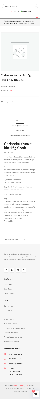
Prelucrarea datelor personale (14, 328)
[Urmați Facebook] (6, 270)
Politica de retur (10, 319)
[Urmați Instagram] (18, 270)
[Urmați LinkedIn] (12, 270)
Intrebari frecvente (11, 332)
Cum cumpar (8, 306)
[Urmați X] (24, 270)
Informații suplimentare (20, 126)
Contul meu (8, 284)
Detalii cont (8, 289)
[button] (8, 102)
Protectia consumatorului (13, 337)
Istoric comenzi (9, 293)
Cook (10, 90)
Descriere (20, 121)
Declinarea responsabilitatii (20, 135)
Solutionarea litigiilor (11, 341)
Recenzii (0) (20, 130)
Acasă (6, 21)
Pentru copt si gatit (28, 21)
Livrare (6, 315)
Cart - (16, 11)
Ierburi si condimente (10, 23)
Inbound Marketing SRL (20, 386)
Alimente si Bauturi (15, 21)
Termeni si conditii (10, 324)
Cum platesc (8, 310)
